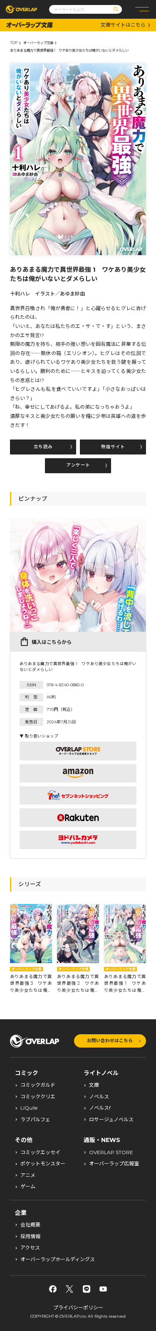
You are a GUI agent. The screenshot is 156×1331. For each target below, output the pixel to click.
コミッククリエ (37, 1097)
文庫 (94, 1085)
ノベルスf (100, 1108)
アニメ (27, 1175)
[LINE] (86, 1289)
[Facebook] (53, 1289)
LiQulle (28, 1108)
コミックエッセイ (40, 1152)
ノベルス (99, 1097)
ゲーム (27, 1186)
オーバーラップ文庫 (38, 43)
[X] (69, 1289)
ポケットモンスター (42, 1164)
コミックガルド (37, 1085)
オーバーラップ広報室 (114, 1164)
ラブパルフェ (35, 1119)
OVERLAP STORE (111, 1152)
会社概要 (30, 1225)
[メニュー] (142, 9)
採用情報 (30, 1236)
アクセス (30, 1248)
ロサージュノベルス (111, 1119)
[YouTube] (103, 1289)
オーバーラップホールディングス (57, 1259)
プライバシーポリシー (78, 1307)
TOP (13, 43)
